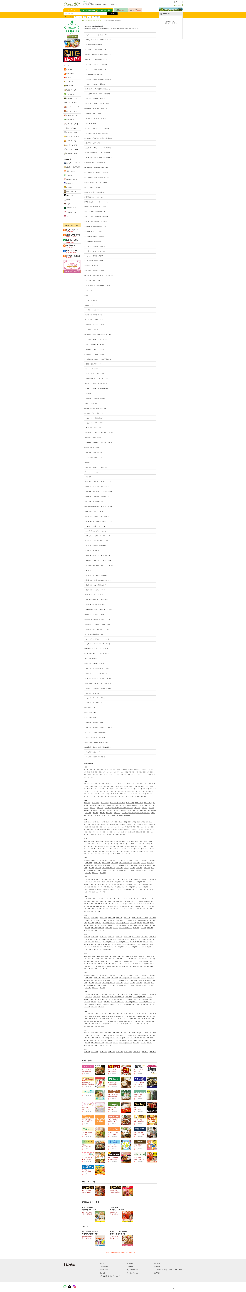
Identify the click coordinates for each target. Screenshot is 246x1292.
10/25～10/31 (88, 863)
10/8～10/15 (108, 958)
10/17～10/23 (113, 843)
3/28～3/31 (94, 1043)
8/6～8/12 (105, 942)
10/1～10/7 (113, 939)
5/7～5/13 (125, 944)
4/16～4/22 (146, 944)
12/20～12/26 (94, 860)
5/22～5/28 (119, 829)
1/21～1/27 (87, 930)
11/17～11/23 (89, 786)
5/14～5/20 (118, 944)
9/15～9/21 (94, 788)
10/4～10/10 (114, 863)
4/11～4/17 (94, 851)
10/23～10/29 (95, 824)
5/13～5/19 (131, 810)
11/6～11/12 (149, 822)
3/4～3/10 (132, 813)
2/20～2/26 (142, 832)
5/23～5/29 (123, 848)
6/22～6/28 (129, 769)
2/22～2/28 (124, 870)
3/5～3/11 (117, 947)
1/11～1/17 (95, 873)
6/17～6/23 (94, 810)
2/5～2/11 (90, 815)
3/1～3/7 (117, 870)
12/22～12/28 (117, 783)
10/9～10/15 (113, 824)
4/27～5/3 (116, 772)
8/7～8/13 (110, 827)
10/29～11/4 (152, 937)
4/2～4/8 (89, 947)
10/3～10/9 (131, 843)
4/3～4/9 (99, 832)
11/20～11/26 (131, 822)
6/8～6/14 (144, 769)
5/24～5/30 (105, 868)
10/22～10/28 (88, 939)
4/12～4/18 (147, 868)
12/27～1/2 (87, 860)
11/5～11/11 (144, 937)
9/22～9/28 (87, 788)
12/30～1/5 (87, 918)
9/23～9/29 (135, 805)
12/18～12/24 (96, 822)
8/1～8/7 (119, 846)
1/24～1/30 (105, 853)
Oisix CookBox (70, 171)
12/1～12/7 (143, 783)
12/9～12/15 (113, 803)
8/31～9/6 (149, 882)
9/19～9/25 (146, 843)
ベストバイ (69, 187)
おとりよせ (69, 216)
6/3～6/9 (109, 810)
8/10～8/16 (101, 884)
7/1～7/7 (151, 808)
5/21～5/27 (111, 944)
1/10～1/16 (120, 853)
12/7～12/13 (111, 879)
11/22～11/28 (128, 860)
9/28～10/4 (121, 882)
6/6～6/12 (108, 848)
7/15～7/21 (137, 808)
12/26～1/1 (87, 841)
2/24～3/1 (125, 889)
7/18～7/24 (134, 846)
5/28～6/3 (104, 944)
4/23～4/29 (139, 944)
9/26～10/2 (138, 843)
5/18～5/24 (94, 772)
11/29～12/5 (119, 860)
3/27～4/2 (105, 832)
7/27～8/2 (92, 769)
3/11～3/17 (125, 813)
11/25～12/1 (129, 803)
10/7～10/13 (119, 805)
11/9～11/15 (145, 879)
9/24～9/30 (121, 939)
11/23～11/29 (128, 879)
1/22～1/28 (105, 815)
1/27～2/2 (121, 796)
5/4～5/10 (109, 772)
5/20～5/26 (123, 810)
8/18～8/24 (123, 788)
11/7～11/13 (87, 843)
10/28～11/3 (93, 805)
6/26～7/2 (142, 961)
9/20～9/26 (129, 863)
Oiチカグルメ (70, 195)
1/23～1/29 (101, 834)
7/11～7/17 (142, 846)
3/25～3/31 (109, 813)
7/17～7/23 (132, 827)
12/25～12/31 (87, 822)
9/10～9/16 (142, 939)
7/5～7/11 (135, 865)
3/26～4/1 (96, 947)
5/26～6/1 (138, 791)
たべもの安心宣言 (132, 1273)
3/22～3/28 (97, 870)
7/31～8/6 (117, 827)
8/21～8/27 (95, 827)
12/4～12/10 (114, 822)
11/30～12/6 (119, 879)
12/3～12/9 (111, 937)
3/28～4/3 (108, 851)
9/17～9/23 (135, 939)
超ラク (89, 17)
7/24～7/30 (125, 827)
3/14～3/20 (124, 851)
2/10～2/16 (108, 796)
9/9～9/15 (150, 805)
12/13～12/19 (103, 860)
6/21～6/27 (148, 865)
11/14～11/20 (148, 841)
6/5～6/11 (105, 829)
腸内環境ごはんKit (71, 179)
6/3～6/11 (93, 963)
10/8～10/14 (105, 939)
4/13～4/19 (131, 772)
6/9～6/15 (125, 791)
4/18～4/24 (87, 851)
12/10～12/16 (103, 937)
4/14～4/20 (112, 793)
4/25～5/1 (151, 848)
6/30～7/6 (102, 791)
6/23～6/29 (110, 791)
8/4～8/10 (138, 788)
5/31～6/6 (98, 868)
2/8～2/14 (138, 870)
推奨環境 (157, 1273)
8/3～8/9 (86, 769)
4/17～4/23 (142, 963)
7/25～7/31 (126, 846)
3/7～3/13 (131, 851)
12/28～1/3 (87, 879)
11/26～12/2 (119, 937)
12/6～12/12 (111, 860)
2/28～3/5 (118, 966)
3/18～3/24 (117, 813)
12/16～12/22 (104, 803)
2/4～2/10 (143, 928)
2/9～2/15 (126, 774)
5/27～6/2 (115, 810)
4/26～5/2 (132, 868)
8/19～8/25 (100, 808)
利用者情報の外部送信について (110, 1276)
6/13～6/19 (101, 848)
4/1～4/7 (102, 813)
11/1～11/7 (153, 860)
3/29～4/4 (90, 870)
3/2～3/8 (104, 774)
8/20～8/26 (91, 942)
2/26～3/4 (124, 947)
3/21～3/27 (116, 851)
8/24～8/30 (87, 884)
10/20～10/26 (123, 786)
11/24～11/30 (151, 783)
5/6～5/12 (138, 810)
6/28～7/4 (141, 865)
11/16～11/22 (136, 879)
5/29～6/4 (112, 829)
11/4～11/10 (145, 898)
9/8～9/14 (101, 788)
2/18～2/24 (129, 928)
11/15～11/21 (136, 860)
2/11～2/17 (136, 928)
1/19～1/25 (147, 774)
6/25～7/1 (145, 942)
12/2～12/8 (121, 803)
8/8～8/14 (113, 846)
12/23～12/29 (95, 803)
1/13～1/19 (136, 796)
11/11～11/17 (147, 803)
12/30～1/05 (87, 803)
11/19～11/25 (127, 937)
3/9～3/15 (98, 774)
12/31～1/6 (87, 937)
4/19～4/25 (139, 868)
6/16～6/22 (118, 791)
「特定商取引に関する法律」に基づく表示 (168, 1270)
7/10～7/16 (140, 827)
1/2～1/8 (122, 834)
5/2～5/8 (145, 848)
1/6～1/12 (144, 796)
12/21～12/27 (94, 879)
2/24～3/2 (92, 796)
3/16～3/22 (91, 774)
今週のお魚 (69, 183)
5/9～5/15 (138, 848)
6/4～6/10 (97, 944)
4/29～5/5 (145, 810)
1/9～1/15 (115, 834)
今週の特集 (69, 69)
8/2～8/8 (107, 865)
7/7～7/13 (95, 791)
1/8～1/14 (120, 815)
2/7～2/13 (90, 853)
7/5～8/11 (105, 923)
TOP (83, 20)
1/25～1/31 (151, 870)
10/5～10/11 (113, 882)
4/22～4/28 (153, 810)
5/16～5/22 (131, 848)
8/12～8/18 (108, 808)
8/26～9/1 (92, 808)
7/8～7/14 (144, 808)
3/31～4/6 (127, 793)
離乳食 (68, 199)
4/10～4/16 (92, 832)
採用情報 (157, 1266)
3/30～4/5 (146, 772)
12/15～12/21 (126, 783)
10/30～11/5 (87, 824)
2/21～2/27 (146, 851)
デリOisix (69, 175)
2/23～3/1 (111, 774)
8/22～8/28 (98, 846)
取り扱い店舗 (104, 1270)
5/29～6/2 (100, 963)
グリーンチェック (71, 207)
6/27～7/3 (86, 848)
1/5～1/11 (90, 777)
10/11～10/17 (106, 863)
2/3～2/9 (114, 796)
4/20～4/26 (124, 772)
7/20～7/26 (100, 769)
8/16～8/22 (94, 865)
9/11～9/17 (145, 824)
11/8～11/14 (145, 860)
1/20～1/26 (129, 796)
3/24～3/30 (134, 793)
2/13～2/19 (150, 832)
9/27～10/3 (122, 863)
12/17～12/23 (94, 937)
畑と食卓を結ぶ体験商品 (73, 167)
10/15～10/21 (97, 939)
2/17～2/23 (100, 796)
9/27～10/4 (121, 997)
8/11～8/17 (131, 788)
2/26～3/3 (139, 813)
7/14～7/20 (88, 791)
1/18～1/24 (88, 873)
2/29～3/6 (122, 1043)
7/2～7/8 (139, 942)
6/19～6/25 (90, 829)
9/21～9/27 (128, 882)
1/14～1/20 (94, 930)
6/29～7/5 (122, 769)
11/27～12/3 (122, 822)
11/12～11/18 (136, 937)
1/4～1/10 (102, 873)
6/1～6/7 (151, 769)
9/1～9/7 (108, 788)
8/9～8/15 (101, 865)
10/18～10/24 (97, 863)
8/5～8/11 (115, 808)
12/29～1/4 (109, 783)
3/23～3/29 (98, 889)
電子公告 (102, 1273)
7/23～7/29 (119, 942)
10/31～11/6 (95, 843)
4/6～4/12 (139, 772)
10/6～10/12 (141, 786)
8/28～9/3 (88, 827)
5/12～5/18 (113, 906)
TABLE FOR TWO (71, 212)
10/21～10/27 (101, 805)
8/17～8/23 (94, 884)
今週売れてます (78, 17)
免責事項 (130, 1266)
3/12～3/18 (110, 947)
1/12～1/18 (94, 783)
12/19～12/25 (95, 841)
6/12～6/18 (98, 829)
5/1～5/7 (141, 829)
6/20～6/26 (94, 848)
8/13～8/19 (98, 942)
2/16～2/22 (119, 774)
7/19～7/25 (121, 865)
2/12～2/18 (138, 947)
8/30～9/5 (150, 863)
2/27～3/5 (135, 832)
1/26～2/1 (139, 774)
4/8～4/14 (95, 813)
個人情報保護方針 (132, 1270)
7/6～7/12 (115, 769)
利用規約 (130, 1263)
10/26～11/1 (88, 882)
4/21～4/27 (105, 793)
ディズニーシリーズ (72, 191)
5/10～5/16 (119, 868)
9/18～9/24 (137, 824)
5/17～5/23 (112, 868)
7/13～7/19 (108, 769)
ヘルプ (102, 1263)
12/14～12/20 (103, 879)
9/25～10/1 (129, 824)
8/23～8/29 (87, 865)
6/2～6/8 (131, 791)
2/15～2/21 (131, 870)
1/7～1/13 (101, 930)
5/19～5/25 (146, 791)
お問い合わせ (104, 1266)
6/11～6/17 (90, 944)
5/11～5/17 (102, 772)
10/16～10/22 (104, 824)
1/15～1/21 (112, 815)
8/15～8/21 (105, 846)
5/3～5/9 (126, 868)
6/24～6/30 (87, 810)
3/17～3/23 (142, 793)
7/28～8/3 (145, 788)
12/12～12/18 (113, 841)
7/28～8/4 (107, 903)
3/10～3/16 (150, 793)
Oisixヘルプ (177, 5)
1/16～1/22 (108, 834)
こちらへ (95, 3)
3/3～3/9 (86, 796)
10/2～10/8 (121, 824)
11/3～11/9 (106, 786)
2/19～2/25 (146, 813)
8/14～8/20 (103, 827)
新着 (85, 17)
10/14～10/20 (110, 805)
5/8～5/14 (134, 829)
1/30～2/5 (93, 834)
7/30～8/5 (112, 942)
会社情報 (157, 1263)
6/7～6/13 (91, 868)
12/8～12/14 (135, 783)
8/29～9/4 (90, 846)
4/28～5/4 (97, 793)
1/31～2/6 (97, 853)
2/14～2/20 (133, 966)
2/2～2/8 (132, 774)
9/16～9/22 (143, 805)
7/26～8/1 (113, 865)
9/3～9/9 (149, 939)
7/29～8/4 (122, 808)
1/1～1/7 (126, 815)
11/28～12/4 (130, 841)
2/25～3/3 (122, 928)
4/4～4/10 (101, 851)
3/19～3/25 (103, 947)
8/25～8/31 (115, 788)
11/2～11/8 (153, 879)
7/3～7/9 (147, 827)
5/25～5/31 (87, 772)
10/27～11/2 (114, 786)
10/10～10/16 (122, 843)
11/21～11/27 (139, 841)
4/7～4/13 (120, 793)
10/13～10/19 (132, 786)
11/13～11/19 (140, 822)
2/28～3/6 (138, 851)
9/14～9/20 (136, 882)
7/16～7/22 (126, 942)
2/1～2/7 (144, 870)
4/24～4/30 (148, 829)
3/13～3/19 (121, 832)
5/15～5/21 (127, 829)
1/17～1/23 (112, 853)
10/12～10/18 (105, 882)
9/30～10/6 (127, 805)
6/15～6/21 (137, 769)
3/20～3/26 (113, 832)
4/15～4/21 (88, 813)
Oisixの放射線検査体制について (93, 20)
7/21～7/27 (153, 788)
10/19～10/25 (96, 882)
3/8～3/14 (111, 870)
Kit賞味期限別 (96, 17)
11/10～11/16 (98, 786)
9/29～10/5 (149, 786)
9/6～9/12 (143, 863)
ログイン (178, 2)
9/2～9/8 (86, 808)
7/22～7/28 (129, 808)
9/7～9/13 (142, 882)
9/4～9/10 (152, 824)
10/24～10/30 (104, 843)
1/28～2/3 (150, 928)
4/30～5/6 (132, 944)
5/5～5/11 (90, 793)
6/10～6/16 (102, 810)
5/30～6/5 (115, 848)
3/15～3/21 (104, 870)
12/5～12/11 (121, 841)
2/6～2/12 (86, 834)
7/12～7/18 (128, 865)
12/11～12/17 (105, 822)
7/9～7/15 (133, 942)
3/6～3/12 (128, 832)
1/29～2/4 (97, 815)
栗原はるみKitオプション (73, 163)
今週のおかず (70, 73)
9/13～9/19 (136, 863)
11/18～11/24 (138, 803)
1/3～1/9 (127, 853)
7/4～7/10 (149, 846)
